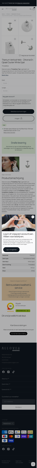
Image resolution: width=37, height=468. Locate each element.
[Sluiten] (32, 216)
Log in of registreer (10, 250)
